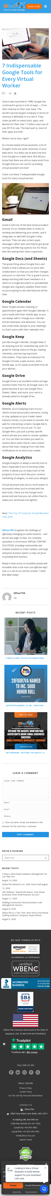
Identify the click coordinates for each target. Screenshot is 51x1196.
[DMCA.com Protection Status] (25, 1154)
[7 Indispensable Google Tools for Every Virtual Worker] (25, 43)
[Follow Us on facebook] (11, 1072)
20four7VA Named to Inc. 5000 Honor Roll (26, 705)
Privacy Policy (25, 1088)
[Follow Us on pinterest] (31, 1072)
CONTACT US (25, 1105)
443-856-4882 (30, 1127)
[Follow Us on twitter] (38, 1072)
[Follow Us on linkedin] (18, 1072)
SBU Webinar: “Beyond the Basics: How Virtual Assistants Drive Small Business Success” (26, 753)
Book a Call (34, 6)
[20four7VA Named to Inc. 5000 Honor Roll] (25, 683)
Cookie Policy (25, 1091)
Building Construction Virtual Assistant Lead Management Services (22, 903)
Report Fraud (26, 1139)
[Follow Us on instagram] (24, 1072)
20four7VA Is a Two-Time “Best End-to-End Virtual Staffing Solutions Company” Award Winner (25, 914)
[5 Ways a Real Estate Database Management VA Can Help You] (25, 636)
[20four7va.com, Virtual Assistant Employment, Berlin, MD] (25, 984)
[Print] (16, 93)
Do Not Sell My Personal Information (25, 1095)
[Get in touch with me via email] (15, 598)
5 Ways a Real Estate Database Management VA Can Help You (26, 658)
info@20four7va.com (25, 1135)
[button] (46, 1164)
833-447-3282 (34, 1123)
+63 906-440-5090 (30, 1131)
